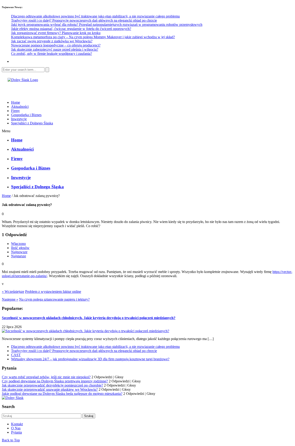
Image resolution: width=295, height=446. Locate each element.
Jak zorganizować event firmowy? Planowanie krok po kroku (55, 33)
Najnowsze (19, 252)
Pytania (16, 432)
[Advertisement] (56, 89)
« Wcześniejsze (13, 291)
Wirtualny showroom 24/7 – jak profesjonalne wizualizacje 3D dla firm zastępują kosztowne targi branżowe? (90, 359)
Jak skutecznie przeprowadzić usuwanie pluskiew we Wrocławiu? (50, 389)
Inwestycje (19, 119)
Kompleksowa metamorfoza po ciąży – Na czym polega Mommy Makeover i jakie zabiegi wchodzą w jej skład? (93, 37)
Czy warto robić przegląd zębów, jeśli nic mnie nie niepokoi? (46, 377)
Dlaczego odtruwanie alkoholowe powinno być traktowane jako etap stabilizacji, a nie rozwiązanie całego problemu (95, 16)
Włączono (18, 244)
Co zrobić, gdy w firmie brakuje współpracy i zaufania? (51, 54)
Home (15, 102)
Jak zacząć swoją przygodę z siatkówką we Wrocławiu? (51, 41)
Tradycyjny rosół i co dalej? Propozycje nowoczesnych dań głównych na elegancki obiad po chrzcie (84, 20)
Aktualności (20, 107)
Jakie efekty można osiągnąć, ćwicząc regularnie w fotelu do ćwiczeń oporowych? (71, 29)
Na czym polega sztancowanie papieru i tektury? (54, 299)
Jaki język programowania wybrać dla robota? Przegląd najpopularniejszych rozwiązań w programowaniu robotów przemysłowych (106, 24)
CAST (16, 355)
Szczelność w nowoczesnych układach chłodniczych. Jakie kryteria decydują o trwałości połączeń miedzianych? (88, 318)
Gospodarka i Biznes (26, 115)
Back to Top (11, 440)
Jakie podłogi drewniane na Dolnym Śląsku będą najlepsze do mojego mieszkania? (62, 394)
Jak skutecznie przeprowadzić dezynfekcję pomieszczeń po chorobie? (52, 385)
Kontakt (17, 424)
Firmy (15, 111)
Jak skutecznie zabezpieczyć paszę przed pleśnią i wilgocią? (54, 49)
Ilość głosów (20, 248)
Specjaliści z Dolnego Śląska (32, 123)
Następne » (10, 299)
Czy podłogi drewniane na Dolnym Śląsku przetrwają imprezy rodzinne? (55, 381)
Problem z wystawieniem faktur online (53, 291)
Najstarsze (18, 256)
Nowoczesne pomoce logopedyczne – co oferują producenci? (55, 45)
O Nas (16, 428)
